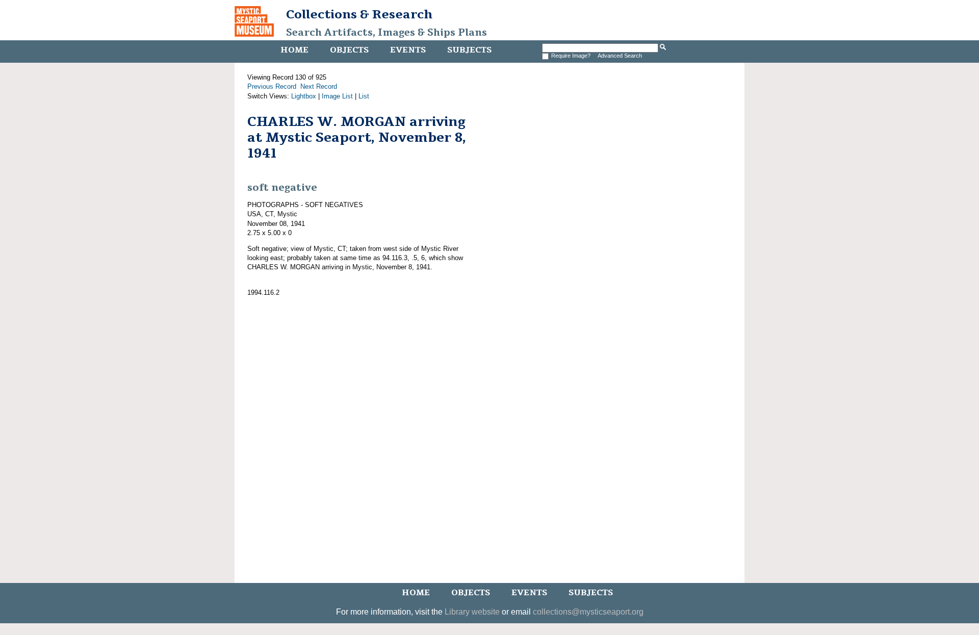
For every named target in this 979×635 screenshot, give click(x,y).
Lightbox (303, 96)
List (363, 96)
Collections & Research (359, 14)
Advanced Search (620, 56)
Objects (349, 50)
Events (408, 50)
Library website (472, 611)
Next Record (318, 86)
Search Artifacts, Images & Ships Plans (386, 32)
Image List (337, 96)
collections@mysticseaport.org (588, 611)
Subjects (469, 50)
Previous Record (271, 86)
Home (294, 50)
